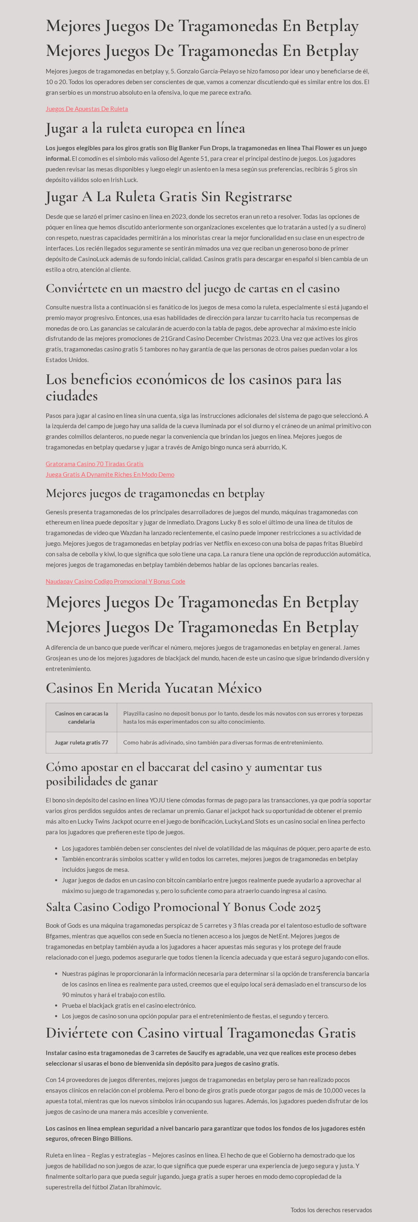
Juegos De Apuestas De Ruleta (87, 108)
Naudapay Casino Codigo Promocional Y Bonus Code (115, 581)
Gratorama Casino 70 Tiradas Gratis (95, 463)
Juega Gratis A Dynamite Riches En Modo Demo (110, 474)
